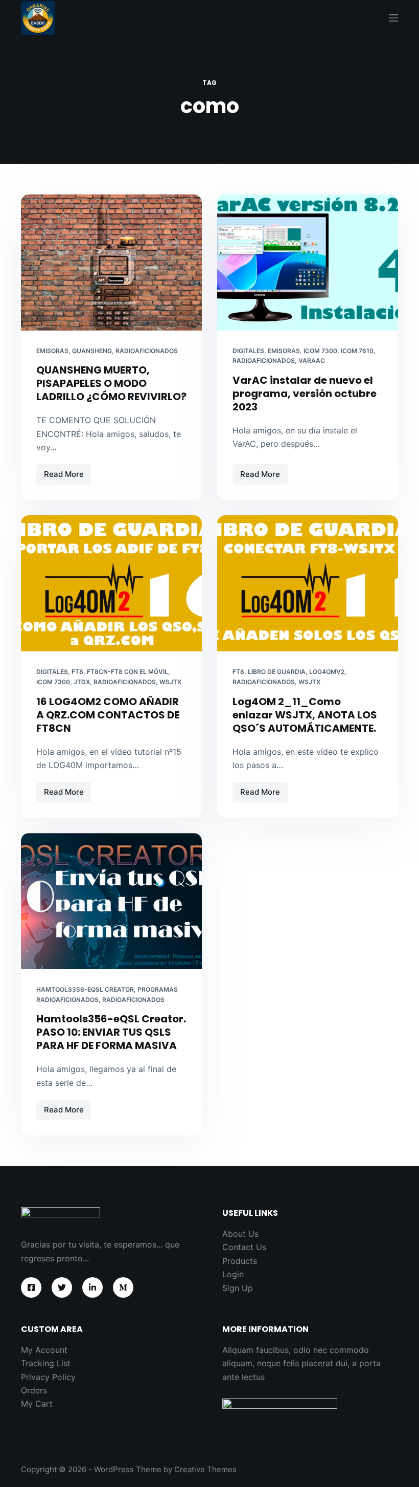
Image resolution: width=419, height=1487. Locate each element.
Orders (34, 1390)
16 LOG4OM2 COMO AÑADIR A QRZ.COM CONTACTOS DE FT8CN (107, 714)
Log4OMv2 (326, 671)
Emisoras (52, 351)
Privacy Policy (48, 1377)
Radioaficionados (146, 351)
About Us (240, 1234)
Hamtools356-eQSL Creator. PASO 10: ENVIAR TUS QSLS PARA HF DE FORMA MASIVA (111, 1032)
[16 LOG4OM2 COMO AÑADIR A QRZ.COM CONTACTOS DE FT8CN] (111, 583)
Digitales (248, 351)
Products (239, 1261)
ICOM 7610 (357, 351)
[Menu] (393, 18)
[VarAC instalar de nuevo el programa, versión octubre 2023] (307, 262)
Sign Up (237, 1288)
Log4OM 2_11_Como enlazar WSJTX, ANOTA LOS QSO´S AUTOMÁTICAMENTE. (304, 714)
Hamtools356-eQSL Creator (85, 989)
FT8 (77, 671)
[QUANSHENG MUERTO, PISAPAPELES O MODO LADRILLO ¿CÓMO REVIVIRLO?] (111, 262)
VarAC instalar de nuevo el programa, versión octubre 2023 (304, 393)
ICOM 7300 (320, 351)
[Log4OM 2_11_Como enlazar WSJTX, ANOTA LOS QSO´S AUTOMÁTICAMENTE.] (307, 583)
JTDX (82, 682)
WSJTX (170, 682)
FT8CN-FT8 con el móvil (127, 671)
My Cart (37, 1403)
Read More (67, 477)
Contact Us (244, 1247)
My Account (44, 1350)
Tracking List (46, 1363)
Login (233, 1274)
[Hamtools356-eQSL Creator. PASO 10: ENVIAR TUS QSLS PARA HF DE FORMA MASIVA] (111, 901)
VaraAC (311, 360)
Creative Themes (205, 1469)
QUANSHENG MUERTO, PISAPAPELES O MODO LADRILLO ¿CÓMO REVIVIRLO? (111, 383)
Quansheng (92, 351)
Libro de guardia (277, 671)
